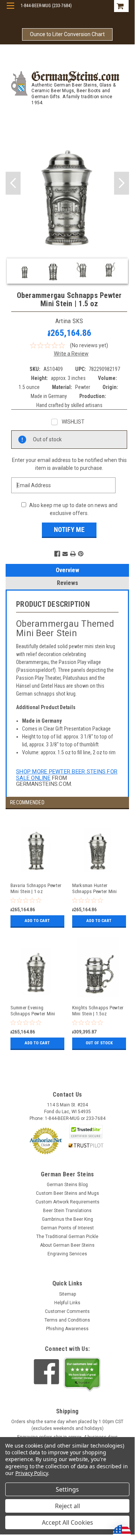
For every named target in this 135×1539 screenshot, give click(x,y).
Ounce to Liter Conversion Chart (67, 34)
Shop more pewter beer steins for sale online (66, 774)
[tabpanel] (36, 876)
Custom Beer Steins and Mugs (67, 1193)
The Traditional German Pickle (67, 1236)
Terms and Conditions (67, 1320)
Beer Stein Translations (67, 1210)
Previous (13, 183)
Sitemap (67, 1294)
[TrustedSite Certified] (86, 1132)
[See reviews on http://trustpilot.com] (82, 1374)
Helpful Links (67, 1302)
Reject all (67, 1506)
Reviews (67, 582)
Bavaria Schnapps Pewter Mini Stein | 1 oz (36, 888)
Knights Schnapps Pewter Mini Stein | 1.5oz (98, 1010)
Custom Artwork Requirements (67, 1202)
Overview (67, 570)
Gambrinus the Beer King (67, 1219)
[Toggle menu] (10, 10)
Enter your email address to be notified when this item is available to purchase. (69, 464)
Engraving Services (67, 1253)
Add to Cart (37, 920)
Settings (67, 1489)
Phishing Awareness (67, 1328)
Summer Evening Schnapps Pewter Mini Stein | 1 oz (32, 1011)
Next (121, 183)
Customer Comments (67, 1311)
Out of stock (99, 1043)
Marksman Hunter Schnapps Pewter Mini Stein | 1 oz (94, 889)
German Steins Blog (67, 1184)
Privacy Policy (31, 1473)
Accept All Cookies (67, 1522)
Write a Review (71, 354)
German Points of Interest (67, 1228)
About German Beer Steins (67, 1245)
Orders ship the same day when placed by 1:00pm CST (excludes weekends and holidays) (67, 1425)
